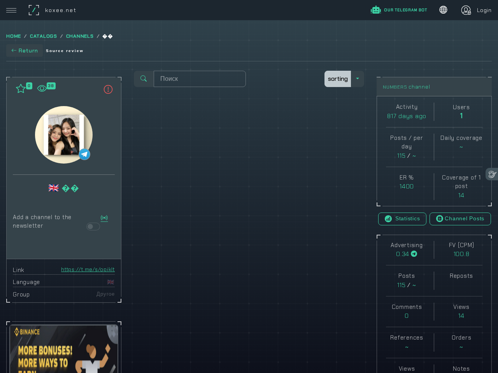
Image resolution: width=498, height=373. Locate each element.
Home (13, 36)
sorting (338, 79)
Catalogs (43, 36)
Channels (80, 36)
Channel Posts (464, 218)
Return (28, 50)
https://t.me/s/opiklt (88, 269)
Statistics (406, 218)
